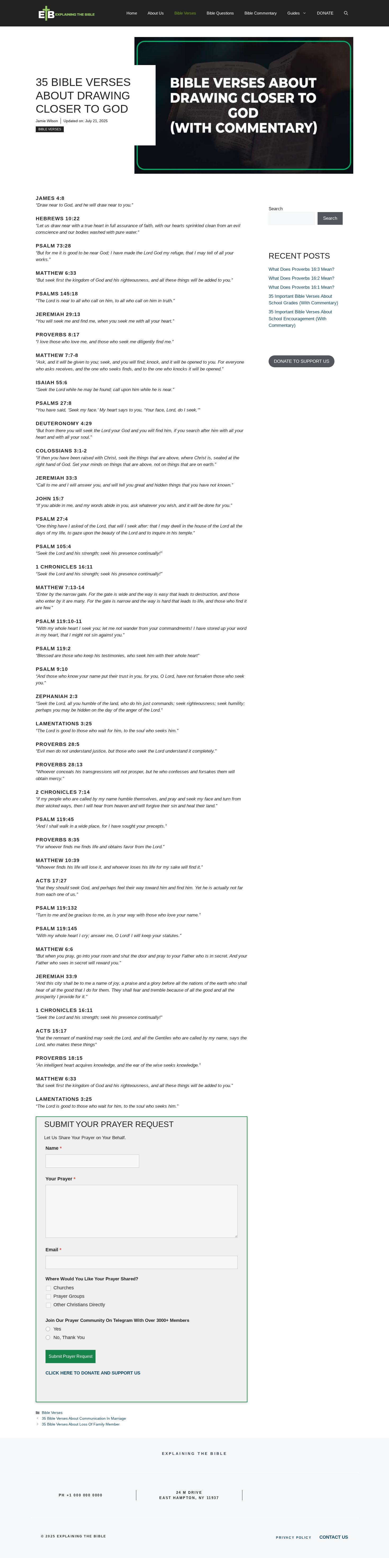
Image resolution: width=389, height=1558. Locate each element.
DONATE (325, 13)
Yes (57, 1329)
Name (54, 1148)
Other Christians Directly (79, 1304)
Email (53, 1249)
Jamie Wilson (47, 121)
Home (131, 13)
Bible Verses (185, 13)
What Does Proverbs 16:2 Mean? (301, 278)
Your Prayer (60, 1178)
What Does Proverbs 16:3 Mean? (301, 269)
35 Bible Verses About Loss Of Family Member (81, 1424)
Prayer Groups (68, 1296)
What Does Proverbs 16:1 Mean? (301, 287)
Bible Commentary (261, 13)
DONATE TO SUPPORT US (301, 361)
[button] (346, 13)
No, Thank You (69, 1337)
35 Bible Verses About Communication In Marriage (84, 1418)
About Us (156, 13)
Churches (63, 1287)
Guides (293, 13)
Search (276, 208)
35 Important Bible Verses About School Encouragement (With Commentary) (300, 318)
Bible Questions (220, 13)
